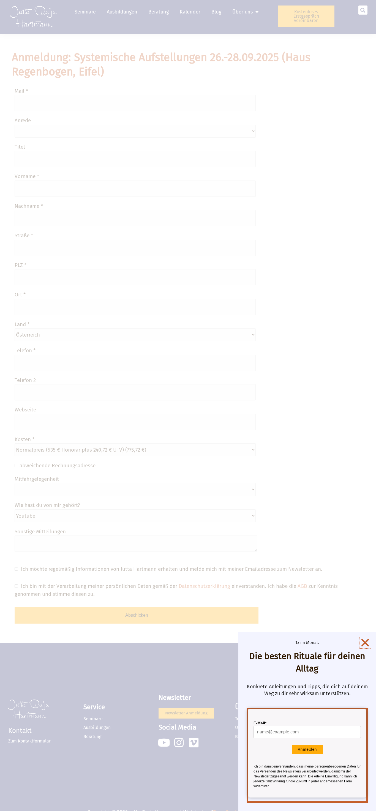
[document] (188, 405)
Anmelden (307, 749)
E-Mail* (260, 723)
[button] (365, 642)
